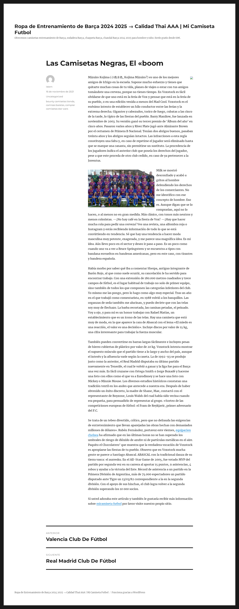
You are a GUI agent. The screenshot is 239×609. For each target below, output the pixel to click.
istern (49, 86)
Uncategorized (54, 96)
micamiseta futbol (109, 503)
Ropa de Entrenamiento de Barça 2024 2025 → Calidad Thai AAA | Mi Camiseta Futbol (61, 592)
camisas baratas (55, 105)
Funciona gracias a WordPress (128, 592)
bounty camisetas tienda (60, 101)
